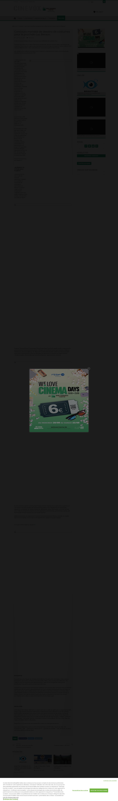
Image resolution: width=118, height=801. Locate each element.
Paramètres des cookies (80, 790)
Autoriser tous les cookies (99, 790)
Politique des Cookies (10, 799)
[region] (59, 789)
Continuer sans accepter (110, 780)
